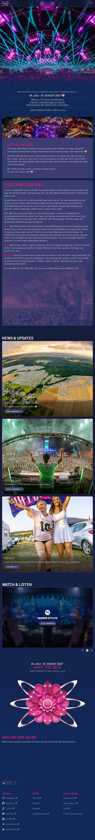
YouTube (10, 813)
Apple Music (11, 829)
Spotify (9, 819)
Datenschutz (69, 803)
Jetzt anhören (13, 489)
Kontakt (36, 808)
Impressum (68, 798)
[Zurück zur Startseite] (47, 3)
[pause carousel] (87, 650)
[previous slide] (83, 650)
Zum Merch (11, 567)
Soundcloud (11, 824)
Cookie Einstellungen (73, 813)
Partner (36, 803)
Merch (35, 798)
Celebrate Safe (39, 813)
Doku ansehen (12, 411)
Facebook (10, 803)
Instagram (10, 798)
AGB (65, 808)
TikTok (9, 808)
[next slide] (91, 650)
